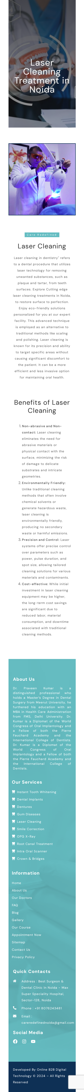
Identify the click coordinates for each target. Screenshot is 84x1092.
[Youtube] (33, 1041)
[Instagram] (24, 1041)
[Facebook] (15, 1041)
